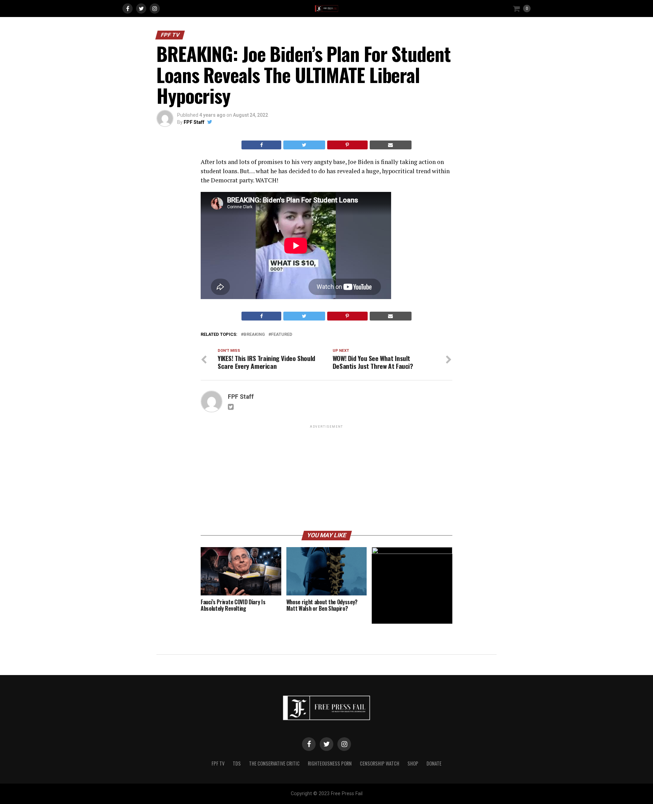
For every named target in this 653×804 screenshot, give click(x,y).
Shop (412, 763)
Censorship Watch (379, 763)
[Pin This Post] (347, 145)
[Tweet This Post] (304, 145)
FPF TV (218, 763)
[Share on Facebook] (261, 145)
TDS (237, 763)
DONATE (433, 763)
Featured (281, 334)
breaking (254, 334)
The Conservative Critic (274, 763)
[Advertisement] (326, 477)
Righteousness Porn (330, 763)
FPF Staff (194, 122)
